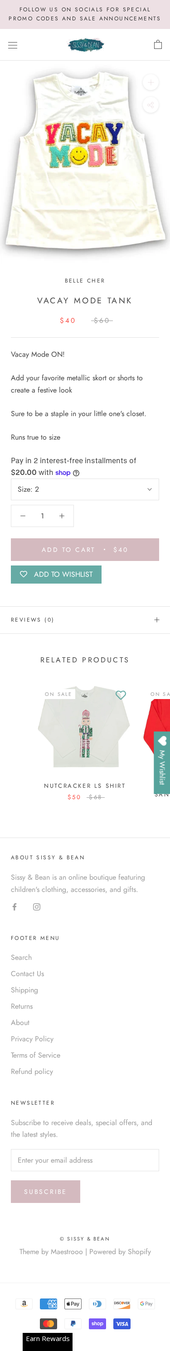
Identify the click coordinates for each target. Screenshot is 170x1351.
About (20, 1022)
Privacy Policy (32, 1039)
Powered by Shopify (120, 1251)
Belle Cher (85, 281)
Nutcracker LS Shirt (85, 785)
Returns (22, 1006)
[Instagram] (36, 906)
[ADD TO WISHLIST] (121, 696)
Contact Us (27, 973)
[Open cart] (158, 44)
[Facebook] (14, 906)
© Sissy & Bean (85, 1238)
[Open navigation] (12, 44)
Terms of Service (35, 1055)
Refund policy (32, 1071)
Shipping (24, 990)
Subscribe (45, 1191)
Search (21, 957)
